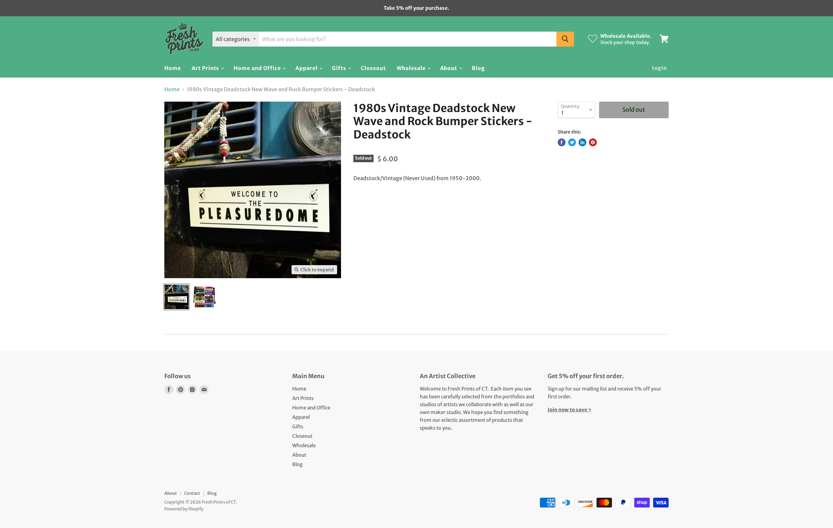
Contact (192, 493)
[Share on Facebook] (562, 142)
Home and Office (258, 67)
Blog (478, 67)
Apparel (307, 67)
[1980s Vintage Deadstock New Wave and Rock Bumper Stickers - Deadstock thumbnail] (176, 297)
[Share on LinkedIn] (582, 142)
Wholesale (412, 67)
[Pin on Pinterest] (593, 142)
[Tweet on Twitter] (572, 142)
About (449, 67)
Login (659, 67)
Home (172, 67)
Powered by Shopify (183, 509)
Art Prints (206, 67)
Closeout (373, 67)
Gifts (340, 67)
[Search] (565, 38)
